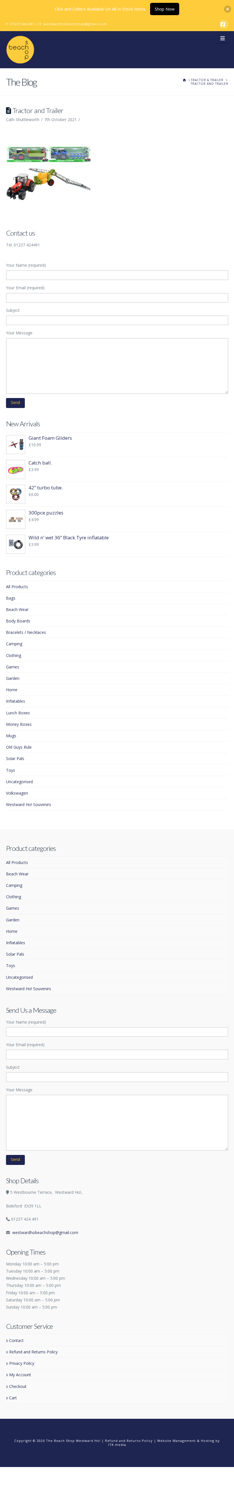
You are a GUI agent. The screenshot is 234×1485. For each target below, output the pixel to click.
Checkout (18, 1386)
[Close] (227, 9)
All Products (17, 586)
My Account (20, 1374)
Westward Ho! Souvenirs (28, 804)
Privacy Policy (21, 1363)
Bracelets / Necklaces (26, 632)
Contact (16, 1340)
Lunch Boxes (18, 713)
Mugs (11, 735)
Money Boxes (19, 724)
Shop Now (165, 9)
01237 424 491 (23, 24)
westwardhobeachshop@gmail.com (75, 24)
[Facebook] (223, 24)
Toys (10, 770)
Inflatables (15, 701)
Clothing (13, 655)
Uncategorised (19, 781)
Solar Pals (15, 758)
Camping (14, 643)
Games (12, 667)
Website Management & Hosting (185, 1440)
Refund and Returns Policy (33, 1352)
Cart (13, 1397)
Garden (12, 678)
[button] (222, 38)
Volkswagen (17, 793)
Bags (10, 598)
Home (11, 689)
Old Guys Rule (19, 747)
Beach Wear (17, 609)
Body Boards (18, 621)
